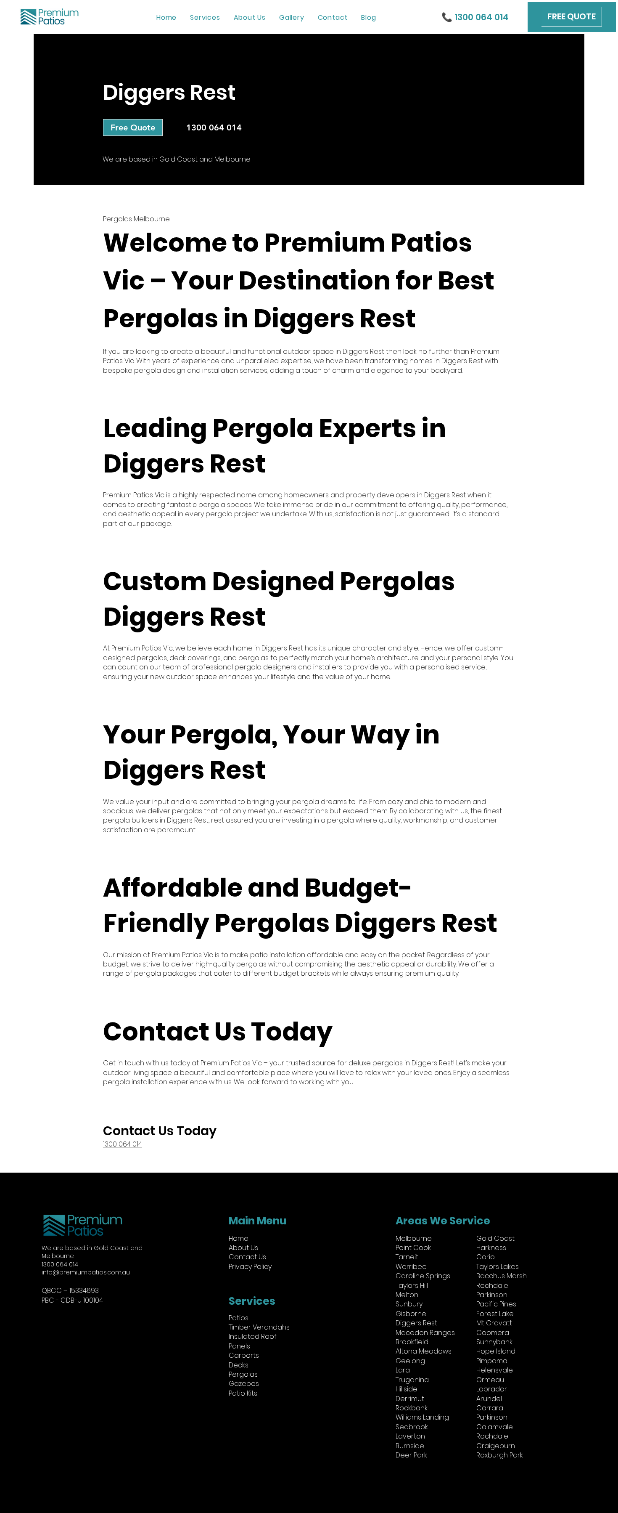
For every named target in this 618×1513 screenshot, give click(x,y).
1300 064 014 (122, 1144)
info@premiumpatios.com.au (86, 1272)
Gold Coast (495, 1238)
